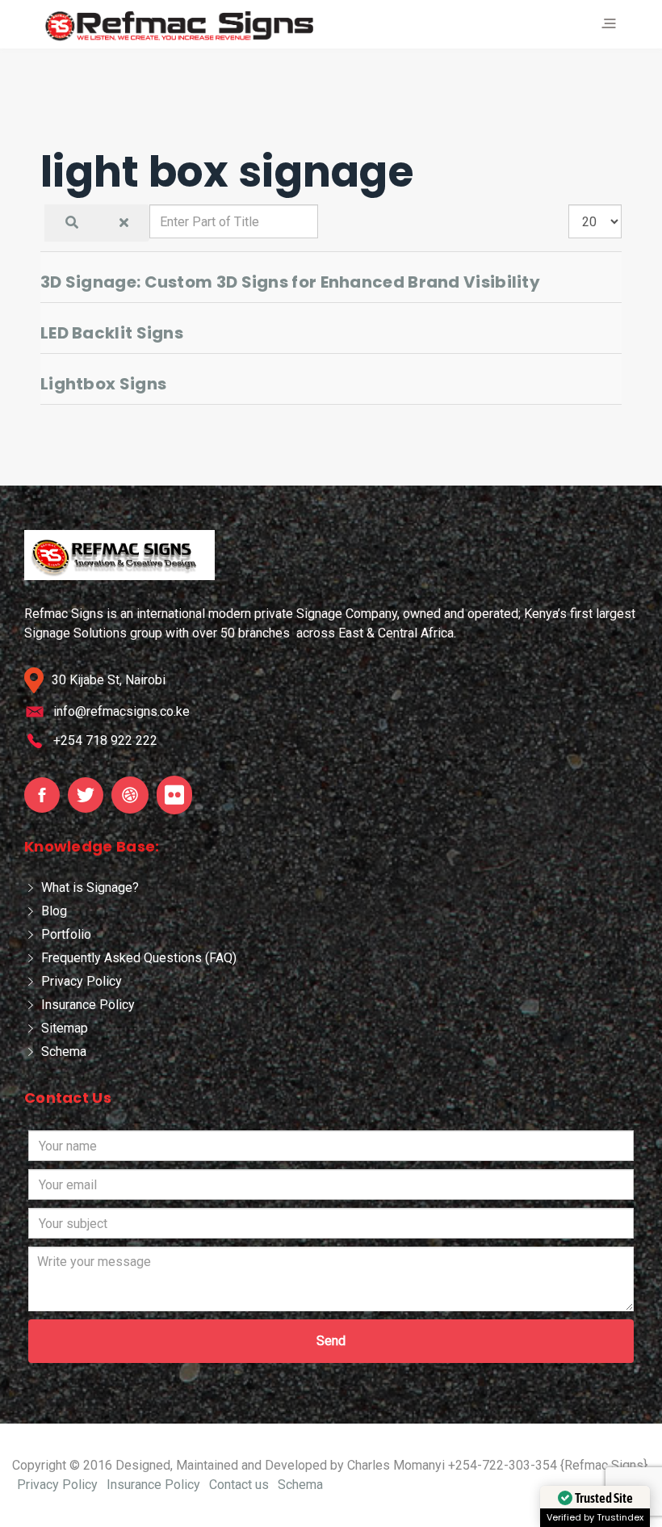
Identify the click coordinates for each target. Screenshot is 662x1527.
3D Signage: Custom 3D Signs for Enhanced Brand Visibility (290, 282)
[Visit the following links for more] (42, 795)
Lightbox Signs (103, 383)
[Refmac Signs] (179, 25)
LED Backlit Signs (111, 333)
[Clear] (123, 223)
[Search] (71, 223)
